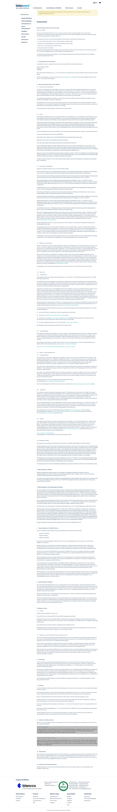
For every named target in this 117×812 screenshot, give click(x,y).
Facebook (69, 800)
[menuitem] (95, 2)
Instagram (69, 798)
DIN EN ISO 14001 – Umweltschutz (78, 787)
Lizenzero (52, 802)
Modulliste (35, 796)
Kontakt (23, 37)
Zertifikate (24, 31)
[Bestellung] (99, 2)
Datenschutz (24, 39)
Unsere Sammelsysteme (25, 27)
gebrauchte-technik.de (55, 798)
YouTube (69, 802)
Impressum (24, 42)
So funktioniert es (26, 23)
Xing (68, 804)
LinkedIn (69, 796)
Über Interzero (25, 34)
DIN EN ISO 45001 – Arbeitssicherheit (78, 784)
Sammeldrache (54, 796)
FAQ (34, 802)
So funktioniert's (37, 800)
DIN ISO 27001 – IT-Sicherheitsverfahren (79, 782)
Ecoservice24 (53, 800)
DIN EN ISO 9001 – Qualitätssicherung (78, 785)
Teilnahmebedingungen (27, 21)
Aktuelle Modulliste (26, 18)
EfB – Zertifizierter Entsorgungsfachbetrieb (80, 788)
